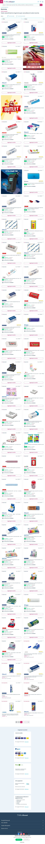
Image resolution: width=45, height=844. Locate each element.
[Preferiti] (40, 1)
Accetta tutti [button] (19, 839)
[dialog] (22, 839)
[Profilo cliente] (38, 1)
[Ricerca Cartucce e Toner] (4, 5)
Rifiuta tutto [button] (26, 839)
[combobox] (23, 5)
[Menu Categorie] (1, 1)
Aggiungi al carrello (11, 42)
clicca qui (26, 741)
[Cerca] (41, 5)
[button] (22, 842)
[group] (11, 16)
